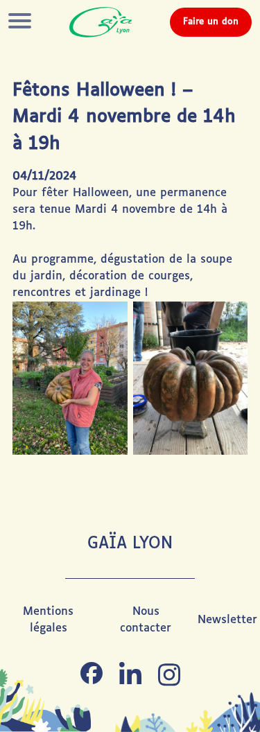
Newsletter (227, 620)
